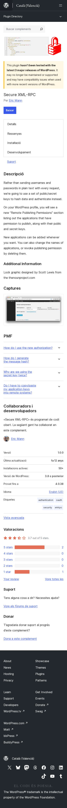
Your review (11, 579)
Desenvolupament (19, 152)
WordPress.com (16, 723)
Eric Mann (15, 100)
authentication (45, 500)
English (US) (56, 491)
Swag (40, 711)
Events (39, 698)
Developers (11, 705)
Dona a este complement (20, 638)
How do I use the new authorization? (28, 348)
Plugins (39, 674)
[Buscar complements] (41, 29)
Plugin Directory (13, 16)
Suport (11, 161)
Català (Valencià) (23, 758)
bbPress (11, 736)
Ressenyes (14, 133)
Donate (42, 705)
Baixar (10, 110)
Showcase (42, 661)
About (7, 661)
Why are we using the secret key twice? (18, 373)
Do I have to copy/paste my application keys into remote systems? (20, 389)
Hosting (9, 674)
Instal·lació (14, 143)
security (47, 507)
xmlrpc (58, 507)
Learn (7, 692)
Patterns (41, 680)
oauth (59, 500)
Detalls (11, 124)
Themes (40, 667)
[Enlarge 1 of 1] (58, 299)
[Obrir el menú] (61, 5)
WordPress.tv (14, 711)
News (7, 667)
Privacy (8, 680)
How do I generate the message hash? (16, 359)
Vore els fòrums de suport (21, 606)
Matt (9, 729)
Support (9, 698)
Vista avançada (14, 517)
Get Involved (44, 692)
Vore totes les (54, 579)
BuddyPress (13, 742)
